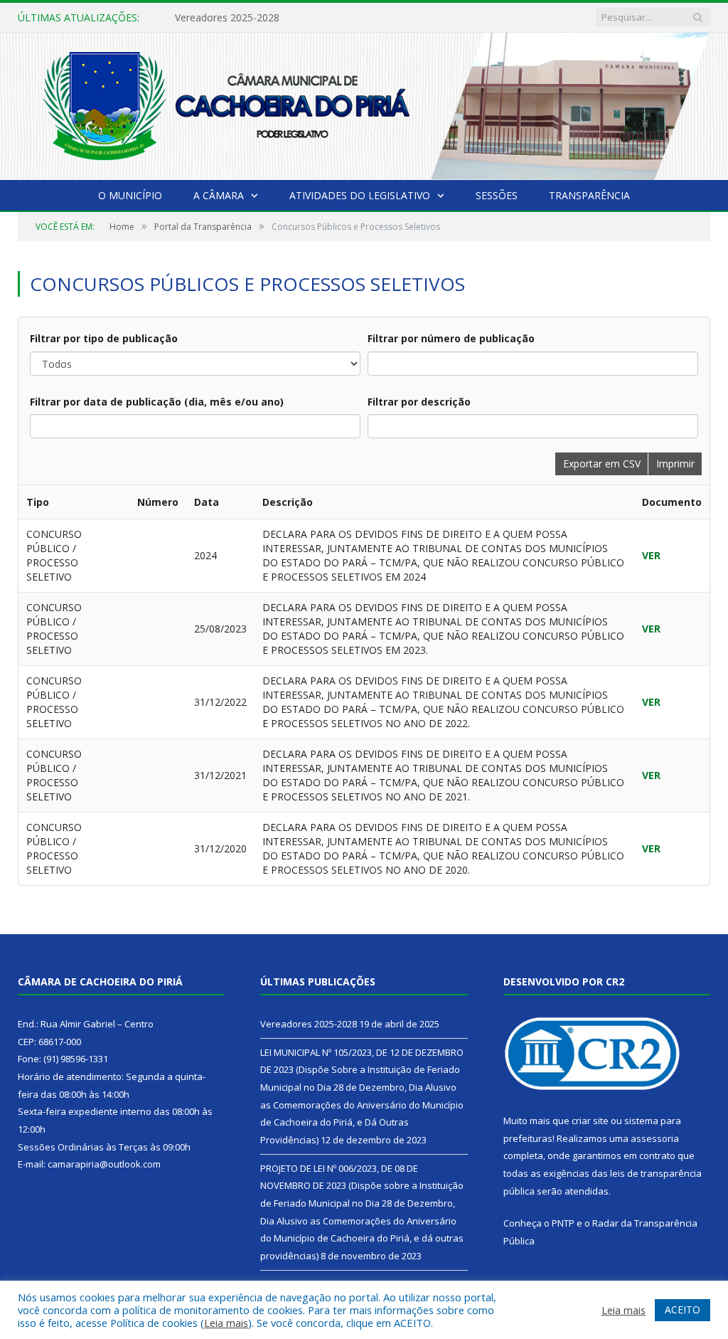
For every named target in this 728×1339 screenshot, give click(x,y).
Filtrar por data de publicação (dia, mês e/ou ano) (157, 401)
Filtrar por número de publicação (451, 338)
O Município (130, 195)
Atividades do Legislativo (359, 195)
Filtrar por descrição (419, 401)
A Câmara (218, 195)
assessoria (655, 1138)
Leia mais (226, 1322)
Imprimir (675, 463)
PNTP (563, 1223)
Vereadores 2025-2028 (227, 17)
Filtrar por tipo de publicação (104, 338)
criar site (590, 1120)
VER (651, 555)
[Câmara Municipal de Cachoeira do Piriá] (364, 103)
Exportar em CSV (602, 463)
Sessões (497, 195)
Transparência (589, 195)
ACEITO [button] (682, 1309)
